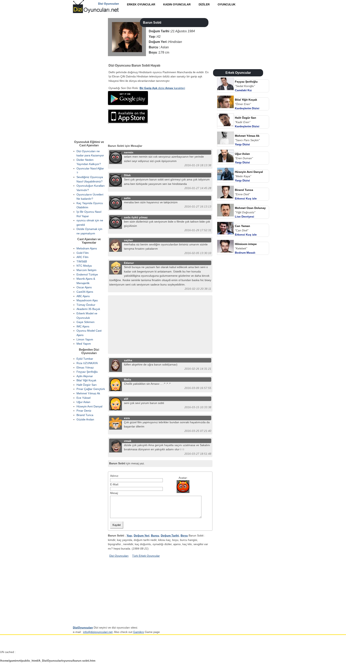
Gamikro (138, 632)
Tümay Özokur (85, 304)
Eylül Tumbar (84, 358)
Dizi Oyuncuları (119, 555)
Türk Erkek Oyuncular (146, 555)
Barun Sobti (152, 22)
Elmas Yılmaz (85, 367)
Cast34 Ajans (84, 291)
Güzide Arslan (85, 419)
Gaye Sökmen (85, 322)
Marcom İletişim (86, 270)
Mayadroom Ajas (87, 300)
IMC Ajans (82, 326)
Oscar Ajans (84, 287)
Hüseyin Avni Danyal (89, 406)
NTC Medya (84, 265)
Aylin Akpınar (84, 376)
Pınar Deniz (83, 410)
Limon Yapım (84, 339)
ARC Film (82, 257)
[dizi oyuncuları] (111, 60)
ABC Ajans (83, 296)
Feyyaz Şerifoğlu (87, 371)
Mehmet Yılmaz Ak (88, 393)
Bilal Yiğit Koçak (86, 380)
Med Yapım (83, 343)
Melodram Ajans (86, 248)
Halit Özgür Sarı (86, 384)
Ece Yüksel (83, 397)
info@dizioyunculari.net (98, 632)
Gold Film (82, 252)
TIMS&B (81, 261)
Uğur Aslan (83, 402)
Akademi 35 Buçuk (88, 309)
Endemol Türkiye (87, 274)
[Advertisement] (180, 116)
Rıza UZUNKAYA (87, 363)
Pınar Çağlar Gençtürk (90, 389)
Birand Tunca (84, 415)
